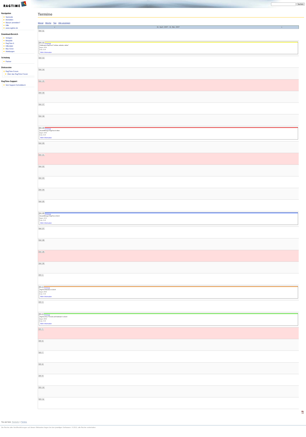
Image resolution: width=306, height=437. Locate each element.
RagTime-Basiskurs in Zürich (48, 289)
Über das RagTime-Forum (17, 74)
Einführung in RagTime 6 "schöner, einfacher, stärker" (54, 45)
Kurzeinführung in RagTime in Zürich (50, 216)
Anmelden (9, 20)
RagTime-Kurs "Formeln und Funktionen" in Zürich (53, 316)
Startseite (9, 17)
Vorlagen (9, 38)
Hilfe (7, 25)
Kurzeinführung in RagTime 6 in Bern (50, 130)
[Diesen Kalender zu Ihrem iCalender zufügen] (302, 413)
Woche (48, 23)
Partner (8, 61)
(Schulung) (48, 43)
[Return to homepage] (16, 7)
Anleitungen (10, 51)
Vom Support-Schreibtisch (16, 85)
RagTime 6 (10, 43)
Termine (24, 422)
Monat (40, 23)
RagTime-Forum (12, 71)
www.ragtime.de (12, 28)
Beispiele (9, 41)
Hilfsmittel (9, 46)
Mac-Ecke (10, 49)
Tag (54, 23)
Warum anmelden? (13, 23)
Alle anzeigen (64, 23)
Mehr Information (46, 52)
